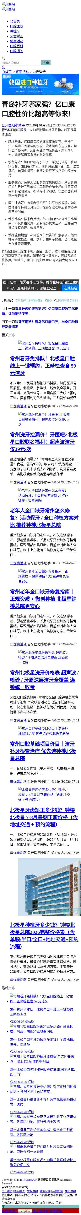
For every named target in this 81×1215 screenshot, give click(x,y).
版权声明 (32, 1191)
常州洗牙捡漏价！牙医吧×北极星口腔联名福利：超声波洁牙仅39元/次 (44, 442)
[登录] (3, 67)
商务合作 (45, 1191)
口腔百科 (16, 46)
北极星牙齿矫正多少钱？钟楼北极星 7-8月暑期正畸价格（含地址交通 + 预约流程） (44, 817)
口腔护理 (62, 300)
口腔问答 (16, 51)
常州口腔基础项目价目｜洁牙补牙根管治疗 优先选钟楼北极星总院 (43, 751)
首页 (16, 21)
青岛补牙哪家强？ (30, 300)
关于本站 (7, 1191)
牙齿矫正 (16, 36)
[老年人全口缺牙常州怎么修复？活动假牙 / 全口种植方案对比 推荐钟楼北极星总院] (44, 500)
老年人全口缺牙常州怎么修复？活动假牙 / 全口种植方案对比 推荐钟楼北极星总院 (44, 518)
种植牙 (15, 31)
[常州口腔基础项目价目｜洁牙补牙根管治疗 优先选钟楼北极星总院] (44, 733)
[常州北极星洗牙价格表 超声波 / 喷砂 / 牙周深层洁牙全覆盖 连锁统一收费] (44, 662)
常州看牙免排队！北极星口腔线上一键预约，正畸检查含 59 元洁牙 (43, 366)
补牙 (50, 300)
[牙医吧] (8, 4)
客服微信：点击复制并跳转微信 (32, 1211)
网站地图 (19, 1191)
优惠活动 (16, 41)
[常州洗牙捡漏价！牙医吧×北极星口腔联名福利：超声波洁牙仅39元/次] (44, 424)
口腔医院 (16, 26)
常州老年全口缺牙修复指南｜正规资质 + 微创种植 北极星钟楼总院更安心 (43, 599)
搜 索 (46, 63)
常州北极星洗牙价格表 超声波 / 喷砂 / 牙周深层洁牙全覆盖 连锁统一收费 (44, 680)
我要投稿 (57, 1191)
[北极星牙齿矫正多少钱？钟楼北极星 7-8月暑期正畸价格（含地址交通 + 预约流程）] (44, 799)
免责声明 (70, 1191)
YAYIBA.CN (30, 1179)
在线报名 (70, 288)
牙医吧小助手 (15, 125)
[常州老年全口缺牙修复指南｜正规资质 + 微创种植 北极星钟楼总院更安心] (44, 581)
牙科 (74, 300)
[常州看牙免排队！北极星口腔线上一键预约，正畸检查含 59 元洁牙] (44, 348)
